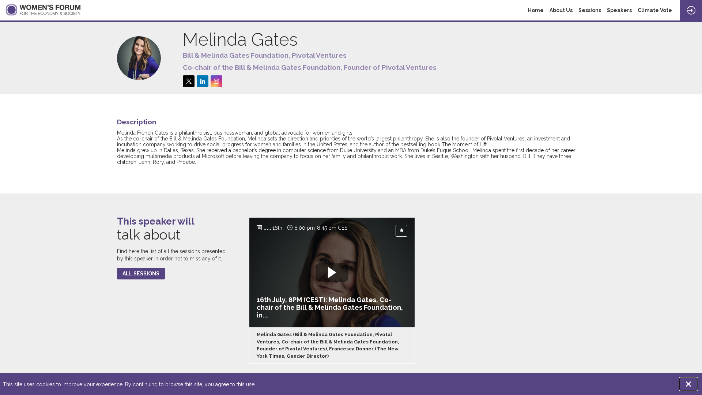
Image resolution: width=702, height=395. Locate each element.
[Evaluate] (401, 231)
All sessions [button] (140, 273)
